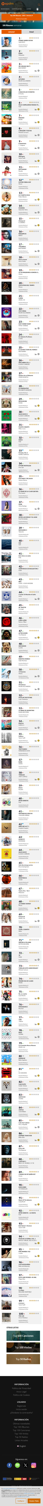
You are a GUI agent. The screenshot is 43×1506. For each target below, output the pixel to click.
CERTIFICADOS (17, 9)
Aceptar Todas (34, 1501)
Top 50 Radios (21, 1437)
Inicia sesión (38, 9)
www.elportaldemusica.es (10, 1488)
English (23, 1446)
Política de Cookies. (29, 1493)
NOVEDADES (5, 9)
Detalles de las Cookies (23, 1496)
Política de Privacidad (21, 1388)
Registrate (21, 1406)
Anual (31, 32)
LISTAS (29, 9)
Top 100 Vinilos (21, 1433)
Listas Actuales (21, 1440)
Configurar (21, 1501)
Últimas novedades (21, 1423)
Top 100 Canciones (21, 1430)
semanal (11, 32)
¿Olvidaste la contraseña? (21, 1412)
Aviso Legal (21, 1391)
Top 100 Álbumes (21, 1427)
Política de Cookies (21, 1395)
